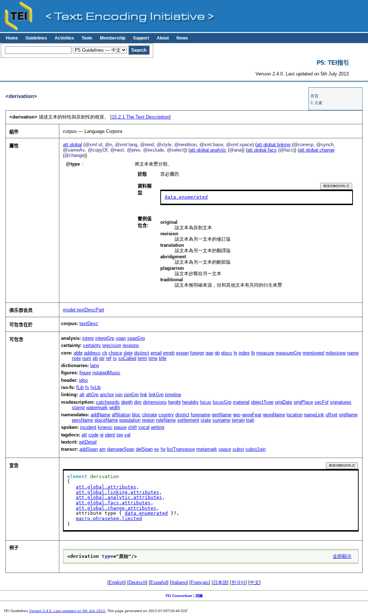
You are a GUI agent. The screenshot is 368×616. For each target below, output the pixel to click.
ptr (102, 358)
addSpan (88, 449)
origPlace (303, 402)
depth (127, 402)
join (119, 394)
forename (200, 414)
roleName (166, 420)
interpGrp (104, 338)
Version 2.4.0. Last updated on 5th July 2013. (67, 611)
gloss (226, 353)
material (241, 402)
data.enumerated (186, 197)
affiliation (121, 414)
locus (205, 402)
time (152, 358)
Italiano (179, 582)
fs (87, 387)
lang (94, 365)
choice (115, 353)
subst (238, 449)
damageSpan (120, 449)
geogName (274, 414)
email (156, 353)
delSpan (144, 449)
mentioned (313, 353)
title (162, 358)
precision (111, 345)
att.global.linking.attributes (117, 492)
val (127, 434)
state (206, 420)
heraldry (190, 402)
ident (110, 434)
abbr (78, 353)
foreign (197, 353)
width (114, 407)
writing (157, 427)
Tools (87, 38)
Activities (64, 38)
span (121, 338)
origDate (283, 402)
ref (108, 358)
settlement (188, 420)
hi (235, 353)
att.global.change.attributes (116, 508)
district (182, 414)
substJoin (255, 449)
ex (156, 449)
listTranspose (181, 449)
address (92, 353)
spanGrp (136, 338)
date (128, 353)
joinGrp (131, 394)
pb (95, 358)
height (174, 402)
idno (83, 380)
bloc (136, 414)
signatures (340, 402)
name (353, 353)
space (224, 449)
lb (253, 353)
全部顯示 (342, 556)
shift (132, 427)
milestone (336, 353)
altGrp (92, 394)
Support (141, 38)
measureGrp (288, 353)
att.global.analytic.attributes (119, 497)
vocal (144, 427)
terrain (238, 420)
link (143, 394)
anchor (107, 394)
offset (331, 414)
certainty (92, 345)
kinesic (105, 427)
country (166, 414)
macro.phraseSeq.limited (109, 518)
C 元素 (316, 103)
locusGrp (222, 402)
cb (104, 353)
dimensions (155, 402)
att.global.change (317, 150)
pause (120, 427)
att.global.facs (262, 150)
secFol (321, 402)
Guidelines (36, 38)
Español (158, 582)
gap (209, 353)
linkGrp (156, 394)
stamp (78, 407)
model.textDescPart (83, 309)
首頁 (314, 96)
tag (119, 434)
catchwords (108, 402)
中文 (254, 582)
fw (163, 449)
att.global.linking (273, 144)
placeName (106, 420)
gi (102, 434)
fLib (80, 387)
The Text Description (140, 117)
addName (100, 414)
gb (217, 353)
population (130, 420)
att (84, 434)
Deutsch (137, 582)
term (142, 358)
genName (221, 414)
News (182, 38)
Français (200, 582)
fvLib (96, 387)
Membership (112, 38)
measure (265, 353)
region (148, 420)
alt (81, 394)
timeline (173, 394)
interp (88, 338)
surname (221, 420)
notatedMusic (106, 372)
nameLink (314, 414)
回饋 (199, 596)
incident (88, 427)
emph (169, 353)
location (294, 414)
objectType (262, 402)
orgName (348, 414)
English (116, 582)
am (102, 449)
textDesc (88, 323)
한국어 (238, 582)
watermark (97, 407)
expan (182, 353)
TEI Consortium (178, 596)
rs (115, 358)
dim (138, 402)
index (244, 353)
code (93, 434)
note (76, 358)
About (163, 38)
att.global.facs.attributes (113, 502)
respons (131, 345)
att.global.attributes (106, 487)
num (86, 358)
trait (250, 420)
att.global (72, 144)
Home (12, 38)
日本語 (220, 582)
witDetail (88, 442)
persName (82, 420)
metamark (206, 449)
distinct (141, 353)
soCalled (127, 358)
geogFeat (251, 414)
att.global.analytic (208, 150)
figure (85, 372)
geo (236, 414)
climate (149, 414)
